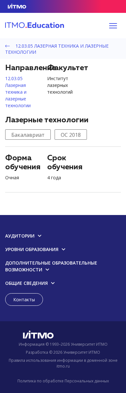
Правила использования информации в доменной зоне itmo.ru (63, 363)
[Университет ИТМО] (63, 336)
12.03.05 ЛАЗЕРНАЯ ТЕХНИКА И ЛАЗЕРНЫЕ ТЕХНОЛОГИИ (57, 49)
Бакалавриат (28, 134)
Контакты (24, 299)
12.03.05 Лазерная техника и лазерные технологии (18, 91)
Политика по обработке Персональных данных (63, 381)
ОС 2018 (71, 134)
